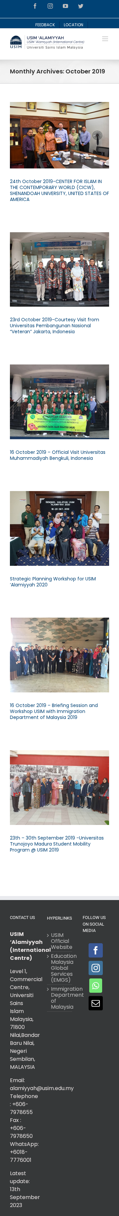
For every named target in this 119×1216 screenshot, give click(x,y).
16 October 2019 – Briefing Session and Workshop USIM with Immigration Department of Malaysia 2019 (54, 711)
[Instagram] (96, 968)
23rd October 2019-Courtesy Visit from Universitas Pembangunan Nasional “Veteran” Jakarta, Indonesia (54, 325)
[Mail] (96, 1003)
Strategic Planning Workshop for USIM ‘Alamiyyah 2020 (53, 581)
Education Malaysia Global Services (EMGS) (60, 968)
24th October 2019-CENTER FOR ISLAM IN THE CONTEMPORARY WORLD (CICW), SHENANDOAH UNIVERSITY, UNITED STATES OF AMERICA (59, 190)
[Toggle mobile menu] (105, 38)
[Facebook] (96, 950)
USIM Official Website (60, 941)
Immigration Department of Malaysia (60, 998)
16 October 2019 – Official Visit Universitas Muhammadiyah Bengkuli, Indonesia (57, 455)
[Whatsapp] (95, 985)
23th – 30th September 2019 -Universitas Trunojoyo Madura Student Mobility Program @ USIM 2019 (57, 844)
